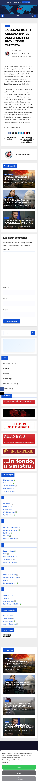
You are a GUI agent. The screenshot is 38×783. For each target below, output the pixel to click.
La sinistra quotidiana (11, 527)
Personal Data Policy (10, 384)
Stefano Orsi (7, 618)
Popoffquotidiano (9, 538)
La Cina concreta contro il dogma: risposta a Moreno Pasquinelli (16, 179)
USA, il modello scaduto (11, 138)
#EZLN (26, 53)
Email (5, 299)
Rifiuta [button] (19, 773)
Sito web (6, 310)
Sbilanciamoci (8, 559)
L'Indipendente (8, 480)
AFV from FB (17, 51)
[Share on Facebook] (2, 389)
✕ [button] (35, 753)
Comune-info (8, 483)
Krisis (5, 554)
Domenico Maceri (23, 205)
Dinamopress (8, 488)
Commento (7, 249)
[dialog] (19, 766)
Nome (6, 288)
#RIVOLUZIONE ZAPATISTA (21, 56)
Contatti (6, 369)
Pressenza (7, 506)
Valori (5, 598)
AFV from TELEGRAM (23, 226)
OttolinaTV (7, 615)
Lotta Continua (8, 551)
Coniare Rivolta (8, 601)
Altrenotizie (7, 595)
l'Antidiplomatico (9, 512)
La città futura (8, 515)
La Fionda (7, 533)
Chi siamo (6, 374)
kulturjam (6, 509)
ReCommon (7, 504)
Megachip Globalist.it (11, 530)
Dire (5, 580)
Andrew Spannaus (9, 624)
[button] (32, 16)
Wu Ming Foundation (10, 577)
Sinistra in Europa (9, 562)
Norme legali (7, 379)
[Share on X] (2, 393)
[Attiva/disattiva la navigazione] (18, 16)
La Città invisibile (9, 557)
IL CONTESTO (8, 621)
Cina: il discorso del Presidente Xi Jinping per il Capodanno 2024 (26, 139)
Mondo (7, 26)
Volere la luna (8, 491)
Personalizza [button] (19, 779)
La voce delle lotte (10, 583)
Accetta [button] (19, 767)
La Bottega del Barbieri (11, 604)
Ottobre (6, 536)
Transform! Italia (9, 486)
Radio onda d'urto (9, 575)
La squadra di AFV (9, 364)
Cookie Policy (8, 388)
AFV (19, 9)
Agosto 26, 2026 (12, 666)
